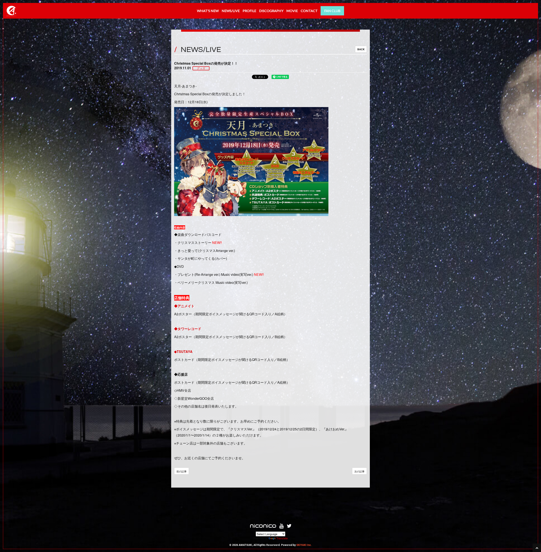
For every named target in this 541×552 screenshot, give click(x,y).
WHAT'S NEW (208, 11)
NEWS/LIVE (231, 11)
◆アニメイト (184, 305)
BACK (361, 49)
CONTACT (309, 11)
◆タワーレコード (187, 328)
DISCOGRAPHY (271, 11)
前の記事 (181, 471)
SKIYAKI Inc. (304, 545)
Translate (282, 538)
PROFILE (249, 11)
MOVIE (292, 11)
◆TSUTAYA (183, 351)
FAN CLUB (332, 11)
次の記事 (359, 471)
